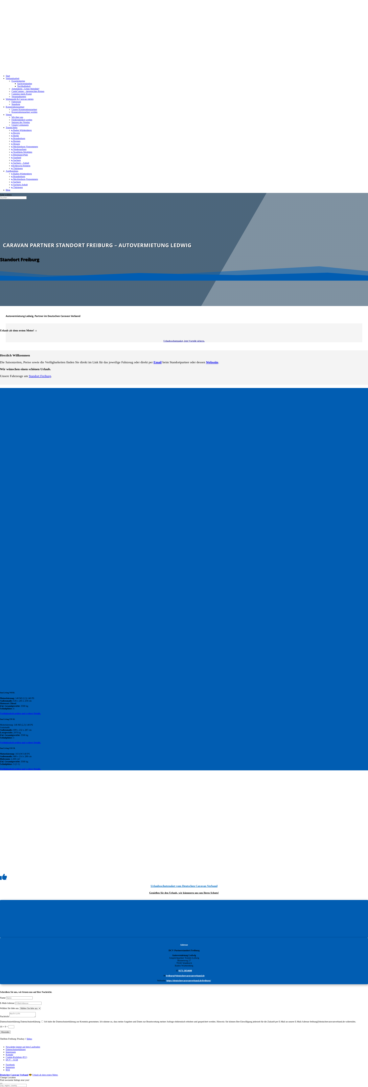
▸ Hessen (16, 144)
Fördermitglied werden (22, 120)
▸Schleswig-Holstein (21, 165)
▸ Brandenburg (18, 138)
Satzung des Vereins (21, 122)
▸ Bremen (16, 141)
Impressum (11, 1052)
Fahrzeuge (16, 101)
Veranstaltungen (19, 96)
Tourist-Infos (11, 127)
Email (158, 362)
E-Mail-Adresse (7, 1003)
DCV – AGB (12, 1060)
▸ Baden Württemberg (22, 130)
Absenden (5, 1032)
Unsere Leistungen (20, 125)
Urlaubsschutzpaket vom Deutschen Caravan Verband (184, 885)
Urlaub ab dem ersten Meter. (45, 1075)
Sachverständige (24, 83)
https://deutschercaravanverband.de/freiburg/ (188, 980)
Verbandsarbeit (12, 78)
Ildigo (29, 1039)
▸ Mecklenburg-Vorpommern (25, 146)
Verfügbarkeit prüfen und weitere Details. (20, 713)
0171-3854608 (185, 970)
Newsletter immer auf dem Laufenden (23, 1047)
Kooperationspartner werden (24, 112)
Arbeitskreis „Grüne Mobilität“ (26, 89)
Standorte (16, 104)
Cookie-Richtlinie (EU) (16, 1057)
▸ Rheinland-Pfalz (20, 155)
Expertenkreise (18, 81)
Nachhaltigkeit (23, 86)
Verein (9, 114)
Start (8, 76)
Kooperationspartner (15, 107)
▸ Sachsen (16, 160)
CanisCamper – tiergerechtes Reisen (28, 91)
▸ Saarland (16, 157)
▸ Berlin (15, 135)
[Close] (1, 1083)
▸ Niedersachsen (19, 149)
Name (2, 998)
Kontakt (9, 1054)
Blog (8, 190)
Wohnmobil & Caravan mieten (19, 99)
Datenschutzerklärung (10, 1021)
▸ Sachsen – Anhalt (20, 163)
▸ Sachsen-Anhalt (20, 184)
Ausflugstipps (12, 171)
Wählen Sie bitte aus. (9, 1008)
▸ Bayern (16, 133)
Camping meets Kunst (22, 94)
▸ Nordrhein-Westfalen (22, 152)
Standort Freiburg (40, 376)
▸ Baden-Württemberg (22, 174)
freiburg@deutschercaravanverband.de (185, 975)
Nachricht (4, 1016)
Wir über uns (17, 117)
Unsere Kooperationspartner (24, 109)
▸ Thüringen (17, 168)
